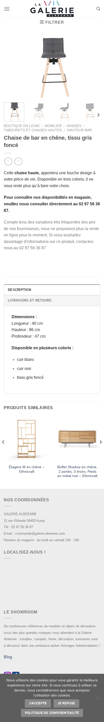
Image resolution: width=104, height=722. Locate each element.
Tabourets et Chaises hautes (33, 130)
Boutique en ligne (22, 126)
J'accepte (38, 703)
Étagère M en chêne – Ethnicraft (26, 469)
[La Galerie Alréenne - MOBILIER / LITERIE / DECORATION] (52, 9)
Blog (8, 657)
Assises (74, 126)
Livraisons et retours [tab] (29, 300)
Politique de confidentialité (52, 713)
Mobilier (53, 126)
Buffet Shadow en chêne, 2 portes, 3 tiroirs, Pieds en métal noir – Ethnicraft (77, 471)
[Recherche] (98, 9)
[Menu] (7, 9)
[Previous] (12, 67)
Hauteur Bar (79, 130)
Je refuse (66, 703)
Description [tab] (19, 290)
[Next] (91, 67)
